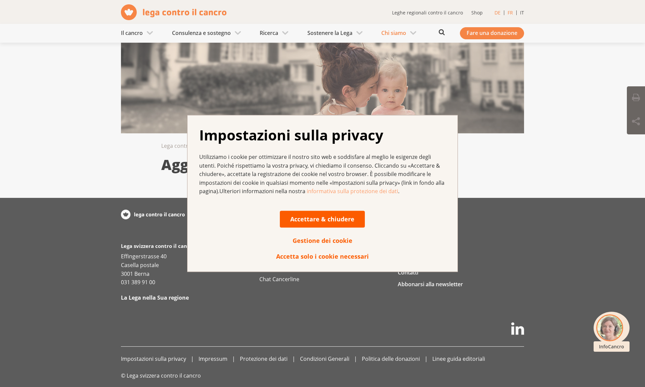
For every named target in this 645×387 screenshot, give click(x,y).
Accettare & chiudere (322, 219)
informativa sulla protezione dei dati (352, 191)
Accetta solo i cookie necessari (322, 256)
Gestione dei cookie (322, 240)
